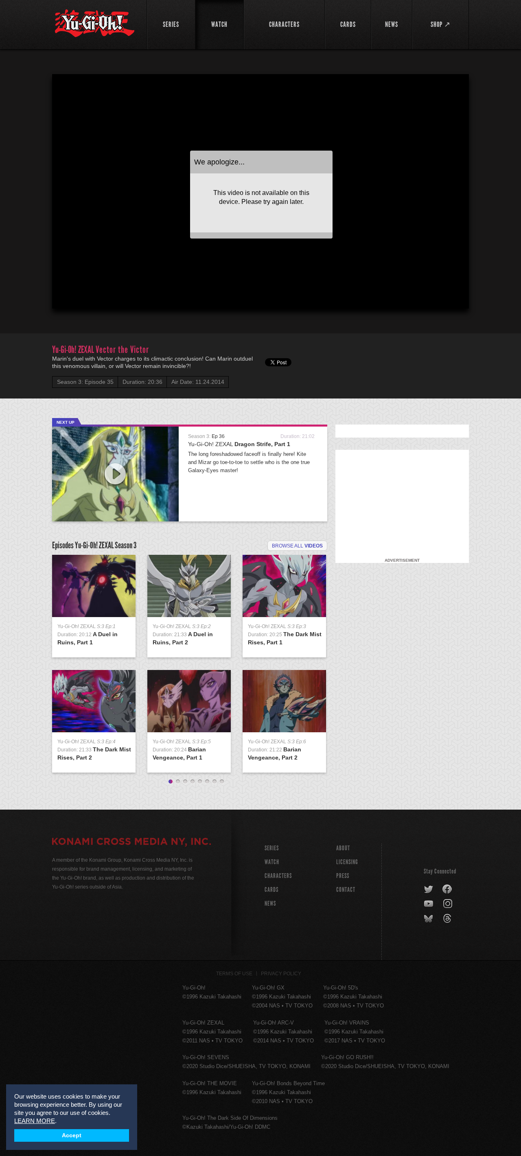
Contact (345, 889)
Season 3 (125, 545)
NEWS (270, 903)
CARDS (271, 889)
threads (448, 919)
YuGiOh (94, 23)
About (343, 848)
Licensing (347, 862)
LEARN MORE (34, 1120)
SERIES (272, 848)
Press (342, 876)
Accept (71, 1135)
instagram (448, 904)
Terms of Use (234, 973)
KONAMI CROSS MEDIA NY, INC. (131, 842)
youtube (429, 904)
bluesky (429, 919)
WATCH (272, 862)
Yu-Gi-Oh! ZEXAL (239, 444)
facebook (447, 889)
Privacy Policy (281, 973)
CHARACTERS (278, 876)
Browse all (297, 546)
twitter (429, 889)
